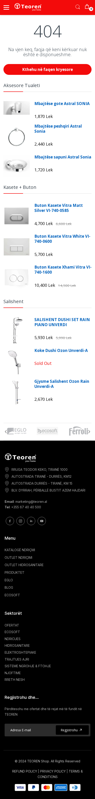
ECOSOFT (12, 595)
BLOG (9, 587)
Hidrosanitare (17, 645)
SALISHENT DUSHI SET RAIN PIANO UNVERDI (62, 322)
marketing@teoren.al (31, 501)
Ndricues (13, 639)
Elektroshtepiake (20, 652)
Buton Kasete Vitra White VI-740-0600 (62, 239)
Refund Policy (24, 771)
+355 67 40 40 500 (26, 507)
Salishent (13, 301)
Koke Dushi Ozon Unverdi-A (61, 350)
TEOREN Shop (38, 761)
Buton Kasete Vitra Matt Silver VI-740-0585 (58, 208)
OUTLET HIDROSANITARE (24, 565)
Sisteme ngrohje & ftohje (28, 666)
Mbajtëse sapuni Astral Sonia (62, 157)
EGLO (9, 580)
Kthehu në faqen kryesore (47, 69)
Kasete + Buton (19, 187)
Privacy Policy (53, 771)
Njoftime (13, 673)
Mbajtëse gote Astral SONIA (62, 103)
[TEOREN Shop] (28, 7)
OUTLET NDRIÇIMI (18, 557)
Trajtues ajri (17, 659)
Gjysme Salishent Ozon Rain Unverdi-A (61, 384)
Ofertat (12, 625)
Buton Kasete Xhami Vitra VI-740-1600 (63, 270)
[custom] (10, 521)
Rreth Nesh (15, 680)
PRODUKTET (14, 572)
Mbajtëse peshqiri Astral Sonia (58, 129)
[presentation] (5, 431)
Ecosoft (12, 632)
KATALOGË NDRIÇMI (20, 550)
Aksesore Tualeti (21, 85)
